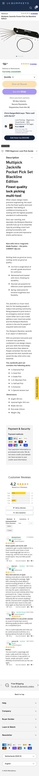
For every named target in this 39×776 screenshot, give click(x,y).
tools (9, 530)
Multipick (4, 13)
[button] (28, 561)
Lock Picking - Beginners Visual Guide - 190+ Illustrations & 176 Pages (24, 122)
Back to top (19, 694)
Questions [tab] (23, 519)
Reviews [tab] (9, 519)
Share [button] (10, 561)
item (9, 526)
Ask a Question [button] (20, 513)
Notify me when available (37, 388)
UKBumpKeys (11, 771)
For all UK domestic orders (22, 686)
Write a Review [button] (20, 508)
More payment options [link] (19, 98)
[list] (19, 40)
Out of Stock (19, 84)
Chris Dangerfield (12, 113)
